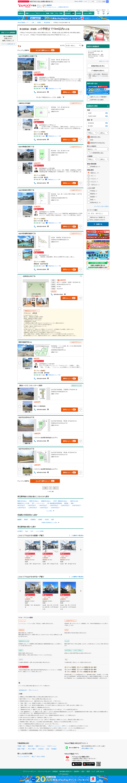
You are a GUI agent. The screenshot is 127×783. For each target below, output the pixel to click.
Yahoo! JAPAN (78, 1)
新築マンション (30, 13)
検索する (99, 224)
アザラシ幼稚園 (102, 1)
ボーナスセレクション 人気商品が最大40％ (56, 7)
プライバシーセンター (44, 771)
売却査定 (78, 13)
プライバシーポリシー (29, 771)
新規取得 (49, 5)
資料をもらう (69, 92)
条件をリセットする (104, 61)
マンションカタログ (23, 756)
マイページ (99, 76)
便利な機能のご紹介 (87, 748)
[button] (20, 543)
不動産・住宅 (21, 746)
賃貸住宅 (21, 13)
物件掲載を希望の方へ (66, 771)
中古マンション (40, 13)
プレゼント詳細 (30, 671)
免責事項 (76, 771)
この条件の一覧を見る (77, 535)
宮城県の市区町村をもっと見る (49, 522)
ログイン (39, 7)
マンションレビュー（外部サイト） (60, 726)
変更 (106, 113)
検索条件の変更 (92, 106)
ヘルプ (85, 1)
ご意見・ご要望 (85, 771)
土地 (73, 13)
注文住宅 (67, 13)
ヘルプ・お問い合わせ (97, 771)
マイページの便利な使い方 (8, 44)
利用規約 (55, 771)
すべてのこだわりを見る (101, 206)
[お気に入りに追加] (80, 92)
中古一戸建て (59, 13)
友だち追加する (74, 747)
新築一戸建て (50, 13)
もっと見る (49, 510)
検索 (107, 1)
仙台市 (19, 519)
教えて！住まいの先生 (38, 756)
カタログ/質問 (87, 13)
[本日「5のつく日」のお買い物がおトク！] (39, 1)
